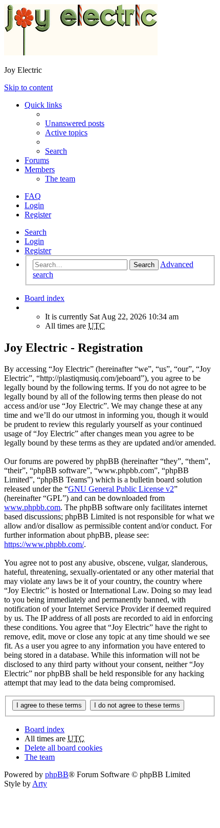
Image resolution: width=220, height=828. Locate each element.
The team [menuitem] (60, 178)
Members (40, 169)
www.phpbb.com (32, 507)
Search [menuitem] (56, 151)
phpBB (57, 774)
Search (36, 232)
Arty (39, 783)
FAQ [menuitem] (33, 196)
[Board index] (81, 52)
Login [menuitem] (34, 205)
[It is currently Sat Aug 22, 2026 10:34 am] (28, 307)
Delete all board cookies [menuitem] (63, 747)
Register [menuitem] (38, 214)
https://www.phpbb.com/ (44, 544)
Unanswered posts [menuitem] (74, 123)
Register (38, 250)
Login (34, 241)
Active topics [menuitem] (66, 132)
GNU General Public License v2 (121, 488)
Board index (44, 729)
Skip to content (28, 87)
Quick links (43, 104)
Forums (37, 160)
